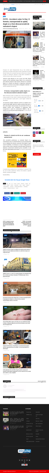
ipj (29, 183)
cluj (7, 183)
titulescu (27, 185)
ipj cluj (19, 183)
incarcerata (16, 185)
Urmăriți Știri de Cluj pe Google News (17, 180)
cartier (17, 188)
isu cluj (15, 183)
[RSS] (44, 4)
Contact (12, 4)
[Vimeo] (41, 4)
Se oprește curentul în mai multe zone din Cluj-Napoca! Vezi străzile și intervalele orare (39, 35)
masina (26, 183)
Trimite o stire (17, 4)
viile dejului (25, 186)
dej (9, 183)
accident (4, 188)
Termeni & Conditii (42, 471)
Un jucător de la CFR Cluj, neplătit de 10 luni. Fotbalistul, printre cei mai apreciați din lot (17, 412)
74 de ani (22, 183)
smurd (4, 185)
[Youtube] (42, 4)
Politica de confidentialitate (34, 471)
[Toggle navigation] (4, 14)
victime (12, 185)
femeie (8, 185)
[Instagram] (37, 4)
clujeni (24, 185)
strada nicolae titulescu (18, 186)
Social (4, 16)
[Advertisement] (17, 58)
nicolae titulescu (6, 186)
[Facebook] (35, 4)
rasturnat (11, 186)
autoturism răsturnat (11, 188)
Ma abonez (36, 154)
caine (20, 185)
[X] (39, 4)
